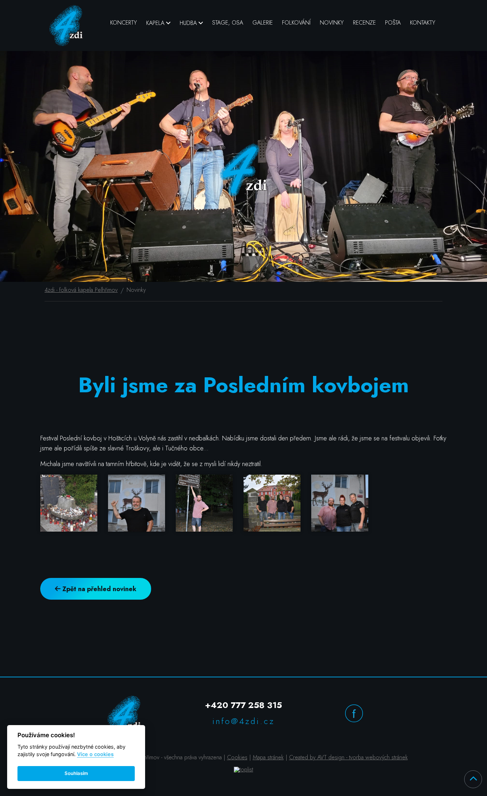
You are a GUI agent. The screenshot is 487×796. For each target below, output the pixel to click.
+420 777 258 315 (243, 705)
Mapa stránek (268, 757)
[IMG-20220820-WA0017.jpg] (210, 503)
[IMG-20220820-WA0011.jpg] (277, 503)
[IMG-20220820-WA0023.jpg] (142, 503)
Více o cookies (95, 754)
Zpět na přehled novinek (99, 589)
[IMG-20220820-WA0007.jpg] (345, 503)
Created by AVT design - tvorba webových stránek (348, 757)
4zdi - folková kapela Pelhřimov (81, 290)
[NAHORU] (473, 779)
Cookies (237, 757)
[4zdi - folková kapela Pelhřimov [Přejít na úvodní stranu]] (66, 25)
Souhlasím (76, 773)
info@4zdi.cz (243, 721)
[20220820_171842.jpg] (74, 503)
